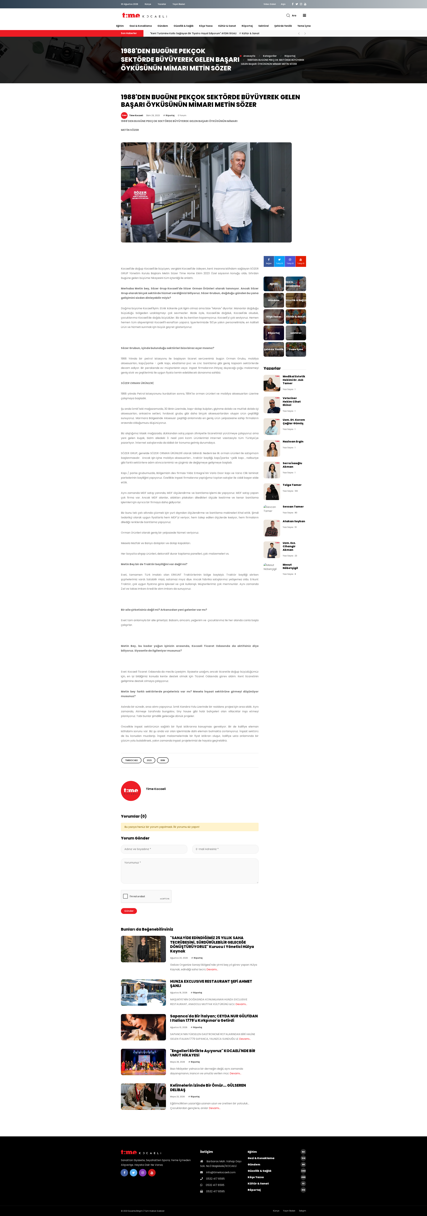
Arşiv (283, 4)
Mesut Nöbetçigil (290, 566)
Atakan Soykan (294, 521)
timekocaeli (131, 760)
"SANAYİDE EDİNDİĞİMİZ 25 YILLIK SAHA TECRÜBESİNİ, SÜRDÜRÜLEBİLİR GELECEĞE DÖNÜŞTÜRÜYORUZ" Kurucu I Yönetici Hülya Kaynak (212, 944)
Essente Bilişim (135, 1210)
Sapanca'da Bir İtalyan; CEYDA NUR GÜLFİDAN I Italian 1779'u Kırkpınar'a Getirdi (214, 1018)
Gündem (162, 26)
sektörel (263, 26)
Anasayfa (249, 56)
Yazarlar (162, 4)
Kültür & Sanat (227, 26)
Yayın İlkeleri (179, 4)
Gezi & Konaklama (140, 26)
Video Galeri (270, 4)
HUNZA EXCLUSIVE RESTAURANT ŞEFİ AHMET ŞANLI (211, 983)
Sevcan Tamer (293, 507)
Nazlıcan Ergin (293, 441)
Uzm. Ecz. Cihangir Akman (289, 546)
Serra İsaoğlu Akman (292, 464)
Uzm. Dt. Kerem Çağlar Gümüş (294, 421)
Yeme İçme (304, 26)
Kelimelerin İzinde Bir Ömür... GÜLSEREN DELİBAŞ (208, 1087)
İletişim (302, 1210)
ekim (163, 760)
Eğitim (120, 26)
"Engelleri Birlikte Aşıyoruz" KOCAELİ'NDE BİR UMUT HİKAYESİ (212, 1053)
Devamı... (212, 969)
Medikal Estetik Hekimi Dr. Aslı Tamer (294, 380)
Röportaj (247, 26)
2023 (149, 760)
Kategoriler (270, 56)
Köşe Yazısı (206, 26)
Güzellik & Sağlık (183, 26)
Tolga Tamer (292, 485)
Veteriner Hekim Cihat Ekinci (292, 401)
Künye (148, 4)
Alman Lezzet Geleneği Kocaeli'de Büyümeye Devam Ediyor (195, 33)
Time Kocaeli (136, 115)
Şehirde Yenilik (283, 26)
